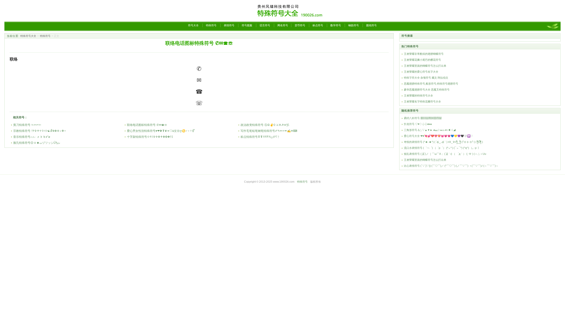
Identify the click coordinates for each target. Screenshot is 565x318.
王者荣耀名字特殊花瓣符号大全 (422, 101)
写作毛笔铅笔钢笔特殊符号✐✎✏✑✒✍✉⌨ (269, 130)
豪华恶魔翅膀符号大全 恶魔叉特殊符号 (427, 89)
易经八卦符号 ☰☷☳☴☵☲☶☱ (423, 118)
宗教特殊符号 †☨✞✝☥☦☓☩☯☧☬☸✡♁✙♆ (39, 130)
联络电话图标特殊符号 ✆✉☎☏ (147, 125)
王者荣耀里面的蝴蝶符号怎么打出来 (425, 65)
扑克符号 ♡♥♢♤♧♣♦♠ (418, 124)
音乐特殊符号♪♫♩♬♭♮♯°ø (31, 136)
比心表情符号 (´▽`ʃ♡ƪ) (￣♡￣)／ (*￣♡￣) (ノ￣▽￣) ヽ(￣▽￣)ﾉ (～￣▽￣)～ (451, 165)
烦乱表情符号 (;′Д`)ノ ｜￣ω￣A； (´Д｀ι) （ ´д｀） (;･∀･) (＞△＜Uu (445, 153)
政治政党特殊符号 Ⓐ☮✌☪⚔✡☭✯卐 (265, 125)
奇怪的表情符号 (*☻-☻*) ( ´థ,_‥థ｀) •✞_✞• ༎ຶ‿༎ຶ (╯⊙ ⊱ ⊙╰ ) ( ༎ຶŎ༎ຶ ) (443, 142)
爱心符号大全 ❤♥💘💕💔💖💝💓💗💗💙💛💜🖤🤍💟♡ (438, 136)
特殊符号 (45, 36)
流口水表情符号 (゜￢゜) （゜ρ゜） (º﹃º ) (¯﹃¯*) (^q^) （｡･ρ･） (442, 148)
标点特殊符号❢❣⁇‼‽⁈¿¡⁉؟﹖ (260, 136)
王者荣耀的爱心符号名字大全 (421, 71)
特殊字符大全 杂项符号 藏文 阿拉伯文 (426, 77)
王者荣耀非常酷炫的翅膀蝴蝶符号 (424, 53)
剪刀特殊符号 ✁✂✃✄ (27, 125)
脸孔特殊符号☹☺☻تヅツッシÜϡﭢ (36, 142)
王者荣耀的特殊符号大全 (418, 95)
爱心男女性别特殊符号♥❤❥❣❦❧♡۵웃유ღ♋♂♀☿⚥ (161, 130)
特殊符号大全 (28, 36)
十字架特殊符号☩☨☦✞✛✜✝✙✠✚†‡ (150, 136)
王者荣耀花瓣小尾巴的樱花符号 (422, 59)
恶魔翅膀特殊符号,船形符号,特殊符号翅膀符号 (431, 83)
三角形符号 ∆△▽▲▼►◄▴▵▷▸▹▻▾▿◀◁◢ (430, 130)
